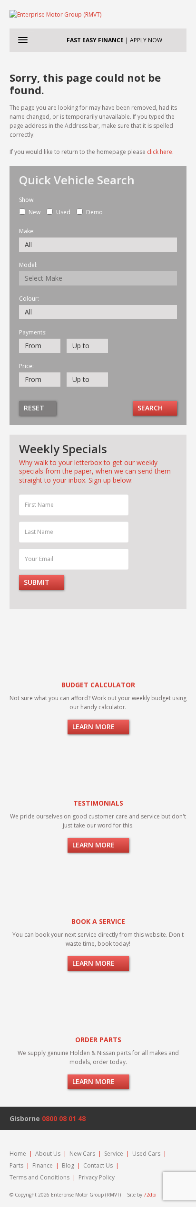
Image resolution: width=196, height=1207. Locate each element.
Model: (28, 265)
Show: (27, 200)
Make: (27, 231)
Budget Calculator (98, 684)
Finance (42, 1165)
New (34, 212)
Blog (68, 1165)
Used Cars (146, 1154)
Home (18, 1154)
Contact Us (98, 1165)
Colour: (29, 299)
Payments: (33, 332)
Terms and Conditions (39, 1177)
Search (151, 407)
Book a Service (98, 921)
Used (63, 212)
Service (113, 1154)
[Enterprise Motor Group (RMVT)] (98, 14)
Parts (16, 1165)
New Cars (82, 1154)
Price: (26, 366)
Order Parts (98, 1039)
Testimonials (98, 803)
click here (159, 152)
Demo (94, 212)
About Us (47, 1154)
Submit (37, 582)
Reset (35, 407)
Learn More (94, 726)
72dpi (150, 1194)
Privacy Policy (96, 1177)
